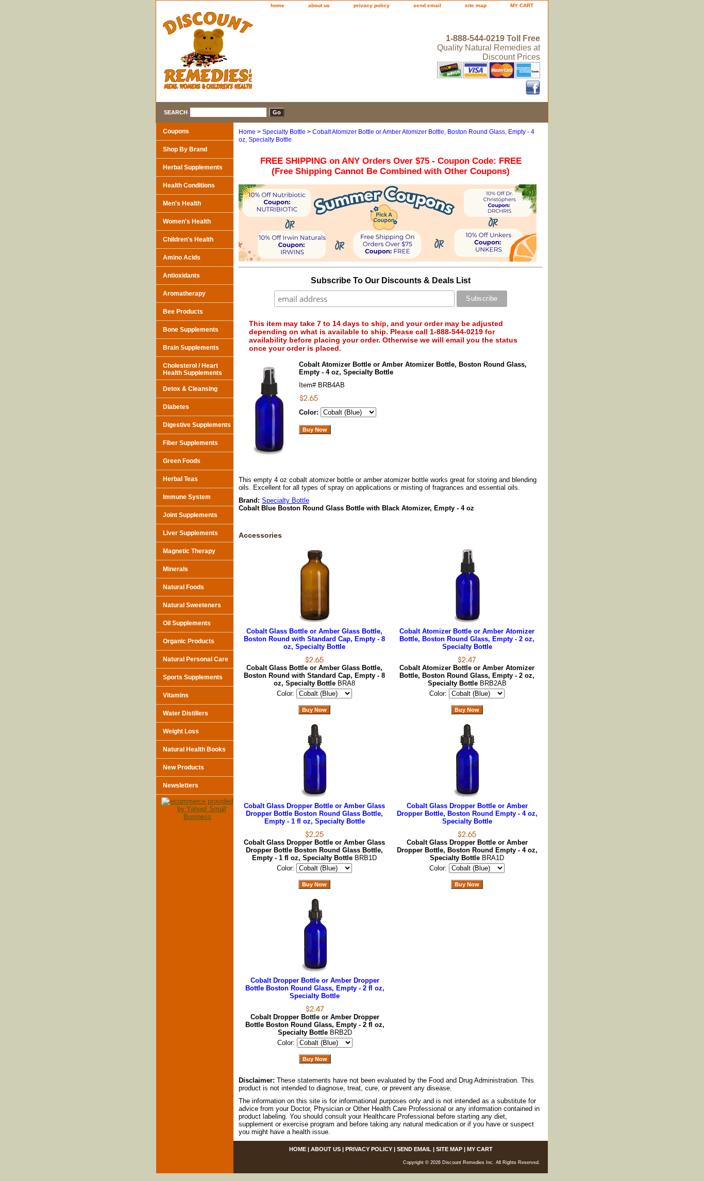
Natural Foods (183, 587)
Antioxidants (181, 275)
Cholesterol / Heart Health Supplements (192, 369)
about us (319, 5)
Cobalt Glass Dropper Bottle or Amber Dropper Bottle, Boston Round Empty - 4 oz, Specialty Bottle (467, 813)
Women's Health (187, 221)
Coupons (176, 131)
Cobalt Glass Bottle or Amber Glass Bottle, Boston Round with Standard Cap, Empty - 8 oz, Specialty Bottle (314, 639)
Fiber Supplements (190, 443)
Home (247, 131)
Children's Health (188, 239)
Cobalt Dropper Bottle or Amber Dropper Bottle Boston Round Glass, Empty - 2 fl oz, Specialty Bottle (314, 988)
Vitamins (176, 695)
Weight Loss (181, 731)
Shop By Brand (185, 149)
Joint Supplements (190, 515)
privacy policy (372, 5)
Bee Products (183, 311)
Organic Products (188, 641)
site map (476, 5)
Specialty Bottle (284, 131)
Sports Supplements (193, 677)
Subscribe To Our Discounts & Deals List (391, 280)
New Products (183, 767)
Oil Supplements (187, 623)
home (277, 5)
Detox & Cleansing (190, 388)
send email (427, 5)
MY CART (521, 5)
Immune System (187, 497)
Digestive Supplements (197, 425)
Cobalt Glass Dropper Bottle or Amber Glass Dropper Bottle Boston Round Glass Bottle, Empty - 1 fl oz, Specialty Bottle (314, 813)
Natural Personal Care (195, 659)
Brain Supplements (191, 347)
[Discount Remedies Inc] (285, 53)
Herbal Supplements (193, 167)
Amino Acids (181, 257)
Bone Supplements (191, 329)
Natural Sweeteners (192, 605)
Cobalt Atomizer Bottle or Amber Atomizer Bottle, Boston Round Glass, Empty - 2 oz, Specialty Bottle (466, 639)
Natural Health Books (194, 749)
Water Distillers (185, 713)
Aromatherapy (184, 293)
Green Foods (181, 461)
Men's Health (182, 203)
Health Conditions (189, 185)
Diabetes (176, 406)
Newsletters (180, 785)
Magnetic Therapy (189, 551)
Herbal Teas (180, 479)
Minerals (175, 569)
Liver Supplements (190, 533)
